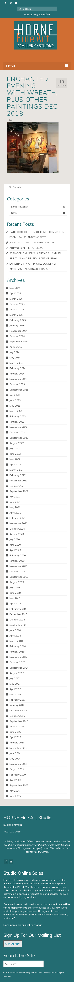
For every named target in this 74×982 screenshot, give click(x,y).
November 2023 (18, 379)
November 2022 (18, 427)
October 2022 (17, 432)
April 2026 (15, 293)
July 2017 (14, 678)
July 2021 (14, 496)
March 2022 (16, 469)
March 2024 (16, 362)
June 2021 (15, 502)
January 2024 (16, 373)
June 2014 (15, 753)
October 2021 (17, 485)
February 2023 (17, 416)
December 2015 (18, 747)
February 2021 (17, 518)
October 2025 (17, 304)
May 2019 (14, 598)
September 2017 (18, 667)
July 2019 (14, 587)
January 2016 (16, 742)
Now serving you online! (37, 14)
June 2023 (15, 400)
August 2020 (16, 534)
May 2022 (14, 459)
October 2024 (17, 336)
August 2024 (16, 346)
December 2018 (18, 614)
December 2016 (18, 710)
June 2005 (15, 796)
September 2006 (18, 785)
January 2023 (16, 421)
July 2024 (14, 352)
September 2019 (18, 576)
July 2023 (14, 395)
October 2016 (17, 715)
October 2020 (17, 528)
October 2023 (17, 384)
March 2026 (16, 298)
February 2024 (17, 368)
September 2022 (18, 437)
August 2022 (16, 443)
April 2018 (15, 635)
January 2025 (16, 325)
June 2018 (15, 630)
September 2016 (18, 721)
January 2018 (16, 651)
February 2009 (17, 774)
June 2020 (15, 544)
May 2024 (14, 357)
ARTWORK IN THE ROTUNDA (26, 247)
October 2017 (17, 662)
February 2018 (17, 646)
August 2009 (16, 769)
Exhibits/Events (19, 206)
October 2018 (17, 619)
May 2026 (14, 288)
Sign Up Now (12, 943)
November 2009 (18, 764)
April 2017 (15, 689)
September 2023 (18, 389)
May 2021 (14, 507)
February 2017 (17, 699)
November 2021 (18, 480)
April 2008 (15, 780)
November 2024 (18, 330)
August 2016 (16, 726)
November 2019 (18, 566)
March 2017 (16, 694)
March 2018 (16, 641)
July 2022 (14, 448)
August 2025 (16, 309)
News (14, 212)
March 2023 (16, 411)
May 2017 (14, 683)
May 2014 (14, 758)
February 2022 (17, 475)
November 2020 (18, 523)
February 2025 (17, 320)
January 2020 (16, 560)
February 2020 (17, 555)
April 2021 (15, 512)
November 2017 (18, 657)
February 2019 (17, 608)
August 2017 (16, 673)
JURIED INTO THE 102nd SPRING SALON (31, 242)
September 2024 (18, 341)
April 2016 (15, 737)
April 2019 (15, 603)
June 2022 (15, 453)
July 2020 (14, 539)
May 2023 (14, 405)
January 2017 (16, 705)
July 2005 (14, 790)
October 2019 (17, 571)
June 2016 (15, 731)
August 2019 (16, 582)
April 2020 (15, 550)
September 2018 (18, 624)
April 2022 (15, 464)
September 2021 (18, 491)
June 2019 (15, 592)
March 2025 (16, 314)
